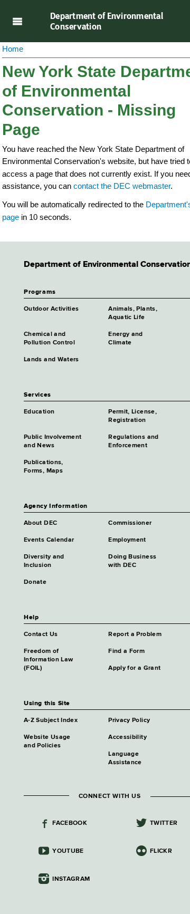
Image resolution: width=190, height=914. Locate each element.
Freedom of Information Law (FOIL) (48, 659)
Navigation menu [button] (17, 21)
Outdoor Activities (51, 309)
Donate (35, 582)
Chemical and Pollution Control (49, 338)
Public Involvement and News (52, 441)
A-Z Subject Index (51, 720)
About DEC (40, 523)
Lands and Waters (51, 360)
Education (39, 412)
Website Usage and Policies (47, 741)
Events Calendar (49, 540)
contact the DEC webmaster (121, 185)
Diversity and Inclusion (44, 561)
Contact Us (41, 634)
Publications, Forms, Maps (43, 466)
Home (12, 48)
